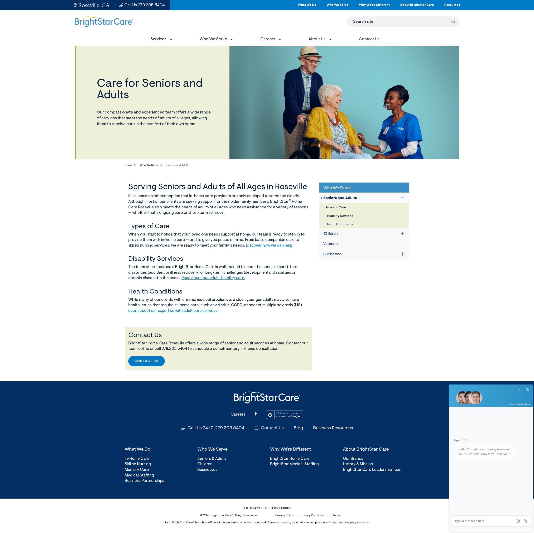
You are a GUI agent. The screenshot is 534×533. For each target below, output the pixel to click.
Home (128, 165)
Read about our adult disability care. (213, 278)
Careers (238, 415)
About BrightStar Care (417, 6)
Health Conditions (339, 224)
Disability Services (339, 216)
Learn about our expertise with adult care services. (173, 311)
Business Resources (333, 428)
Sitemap (336, 515)
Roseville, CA (94, 5)
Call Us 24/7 (216, 428)
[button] (160, 39)
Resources (452, 6)
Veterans (330, 244)
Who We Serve (338, 6)
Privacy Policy (284, 515)
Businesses (332, 254)
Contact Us (272, 428)
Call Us (144, 5)
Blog (298, 428)
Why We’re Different (374, 6)
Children (330, 234)
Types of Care (336, 207)
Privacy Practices (312, 515)
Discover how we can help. (269, 246)
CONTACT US (146, 361)
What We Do (307, 6)
